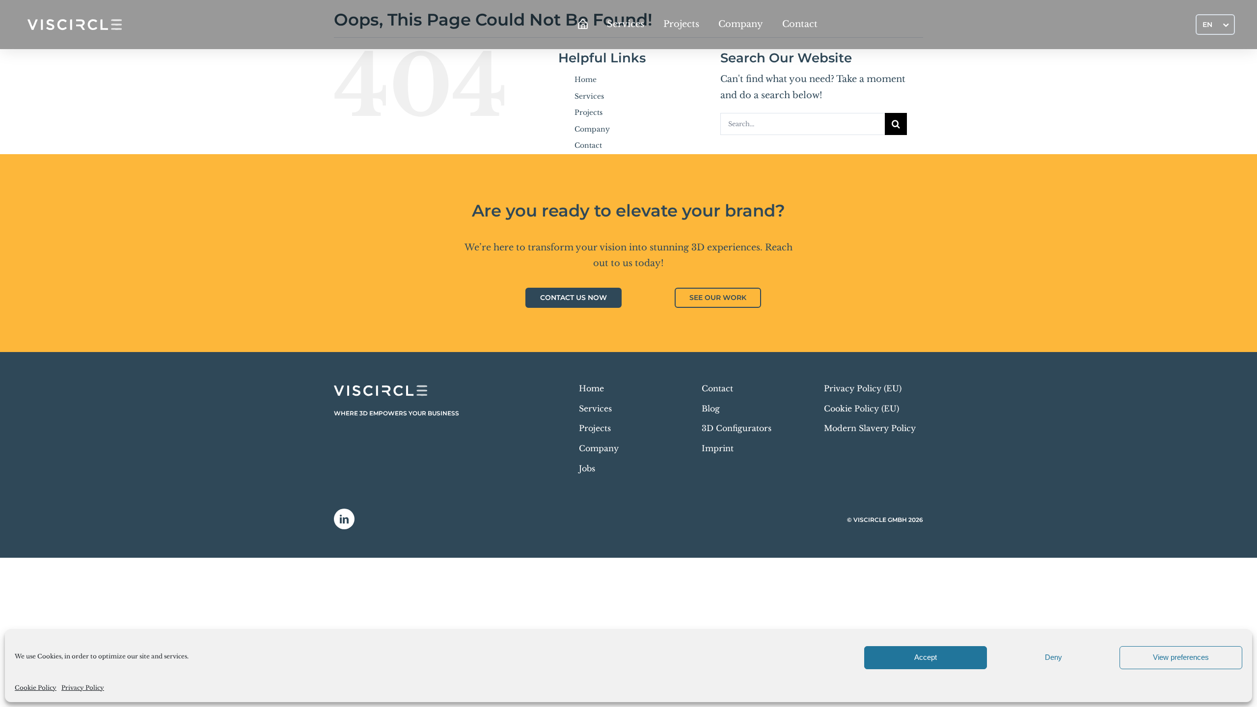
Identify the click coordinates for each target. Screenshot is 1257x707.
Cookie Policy (35, 687)
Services (589, 96)
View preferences (1181, 657)
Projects (588, 112)
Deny (1053, 657)
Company (592, 129)
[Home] (583, 24)
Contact (588, 145)
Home (585, 79)
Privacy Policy (82, 687)
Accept (925, 657)
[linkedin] (344, 519)
